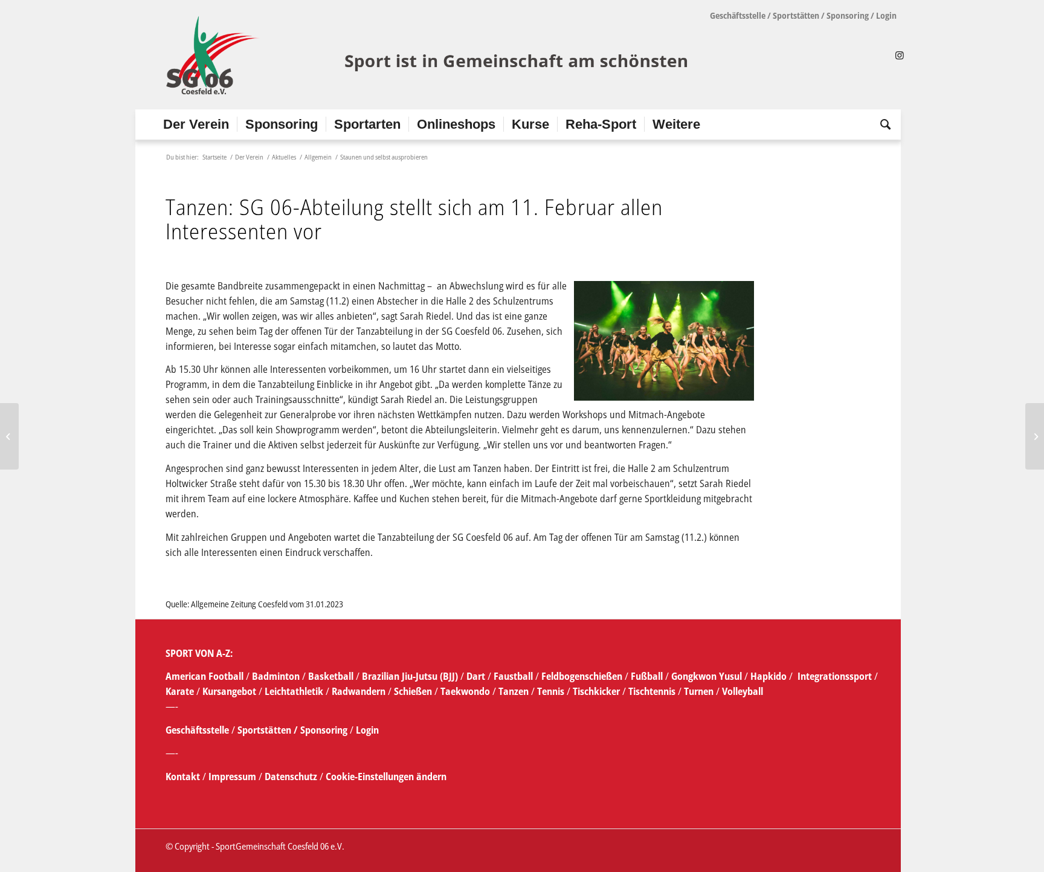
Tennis (550, 691)
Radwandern (358, 691)
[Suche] (881, 124)
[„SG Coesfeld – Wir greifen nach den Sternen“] (1034, 436)
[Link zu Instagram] (900, 55)
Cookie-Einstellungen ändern (386, 776)
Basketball (332, 676)
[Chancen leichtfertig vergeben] (9, 436)
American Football (204, 676)
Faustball (513, 676)
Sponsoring (847, 15)
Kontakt (184, 776)
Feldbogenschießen (581, 676)
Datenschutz (291, 776)
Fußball (648, 676)
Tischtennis (651, 691)
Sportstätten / (267, 730)
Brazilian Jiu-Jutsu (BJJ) (410, 676)
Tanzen (513, 691)
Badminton (277, 676)
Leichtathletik (292, 691)
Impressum (233, 776)
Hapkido (768, 676)
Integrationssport (835, 676)
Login (886, 15)
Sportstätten (796, 15)
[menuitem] (196, 124)
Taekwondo (465, 691)
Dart (475, 676)
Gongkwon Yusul (706, 676)
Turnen (699, 691)
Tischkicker (596, 691)
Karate (180, 691)
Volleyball (742, 691)
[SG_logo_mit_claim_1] (429, 55)
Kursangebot (229, 691)
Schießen (413, 691)
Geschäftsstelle (737, 15)
